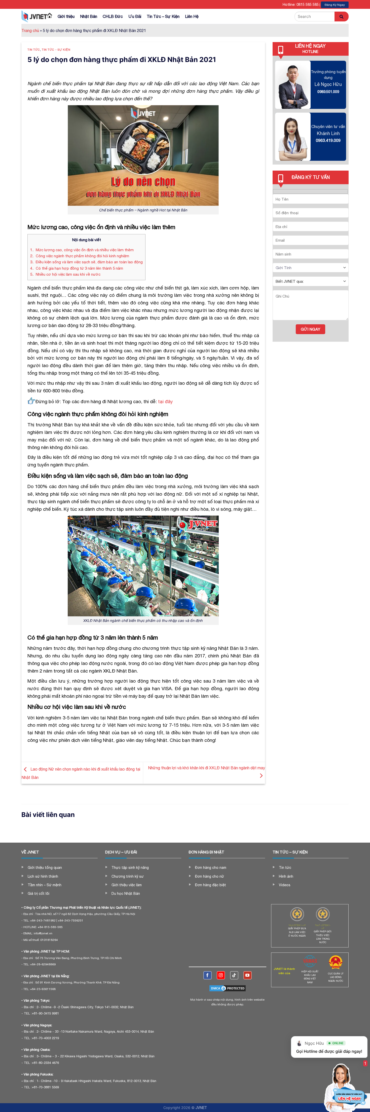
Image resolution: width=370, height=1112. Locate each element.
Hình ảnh (286, 876)
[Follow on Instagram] (221, 975)
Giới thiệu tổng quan (45, 868)
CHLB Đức (113, 16)
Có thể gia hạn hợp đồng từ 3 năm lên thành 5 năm (76, 268)
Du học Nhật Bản (126, 894)
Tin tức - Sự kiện (56, 49)
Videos (284, 885)
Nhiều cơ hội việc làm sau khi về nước (65, 274)
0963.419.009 (328, 140)
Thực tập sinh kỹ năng (130, 868)
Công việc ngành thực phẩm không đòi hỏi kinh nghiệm (79, 256)
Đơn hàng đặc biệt (210, 885)
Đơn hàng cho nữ (209, 876)
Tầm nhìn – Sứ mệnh (44, 885)
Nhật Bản (88, 16)
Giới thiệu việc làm (127, 885)
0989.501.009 (328, 91)
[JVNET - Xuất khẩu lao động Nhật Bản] (34, 16)
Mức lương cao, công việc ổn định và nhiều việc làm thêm (82, 250)
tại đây (165, 401)
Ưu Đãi (134, 16)
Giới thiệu (66, 16)
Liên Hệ (192, 16)
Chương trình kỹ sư (128, 876)
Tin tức (33, 49)
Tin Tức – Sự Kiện (163, 16)
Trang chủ (30, 30)
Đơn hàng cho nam (210, 868)
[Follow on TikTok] (234, 975)
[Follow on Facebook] (207, 975)
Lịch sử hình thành (43, 876)
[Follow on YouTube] (247, 975)
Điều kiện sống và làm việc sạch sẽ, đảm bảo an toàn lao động (86, 262)
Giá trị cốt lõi (38, 894)
